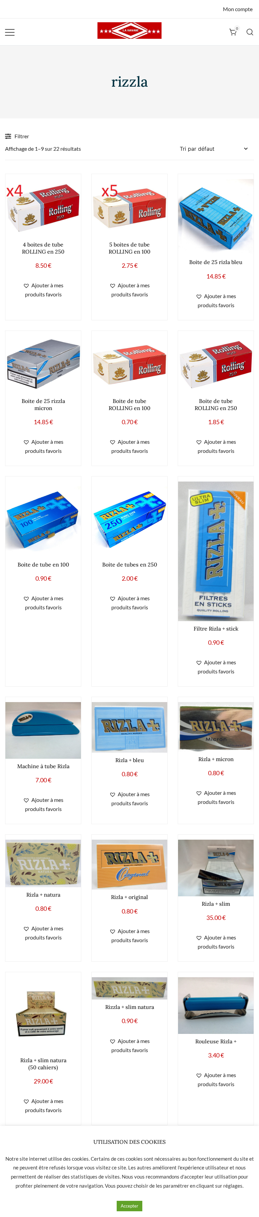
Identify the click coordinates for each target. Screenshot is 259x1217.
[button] (43, 290)
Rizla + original (129, 897)
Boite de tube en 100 (43, 564)
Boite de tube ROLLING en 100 (129, 404)
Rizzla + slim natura (129, 1007)
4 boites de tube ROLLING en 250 (43, 248)
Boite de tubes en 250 (129, 564)
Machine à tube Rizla (43, 766)
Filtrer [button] (22, 136)
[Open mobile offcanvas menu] (10, 31)
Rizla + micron (216, 759)
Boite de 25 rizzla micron (43, 404)
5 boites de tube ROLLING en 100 (129, 248)
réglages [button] (232, 1186)
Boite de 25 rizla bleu (215, 262)
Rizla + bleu (129, 760)
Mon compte (238, 9)
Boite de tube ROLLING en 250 (216, 404)
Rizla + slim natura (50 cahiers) (43, 1064)
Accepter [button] (129, 1206)
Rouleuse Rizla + (215, 1041)
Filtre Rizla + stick (216, 628)
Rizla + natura (43, 894)
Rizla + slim (216, 903)
